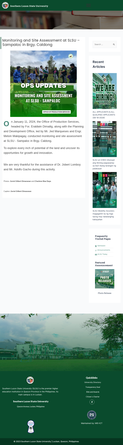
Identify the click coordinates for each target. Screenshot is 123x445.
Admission (101, 245)
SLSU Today (102, 254)
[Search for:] (105, 44)
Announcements (103, 250)
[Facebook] (92, 402)
